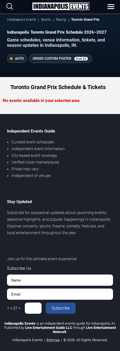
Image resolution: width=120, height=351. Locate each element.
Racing (61, 20)
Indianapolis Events (21, 20)
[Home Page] (61, 6)
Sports (46, 20)
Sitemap (53, 340)
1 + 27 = (14, 308)
